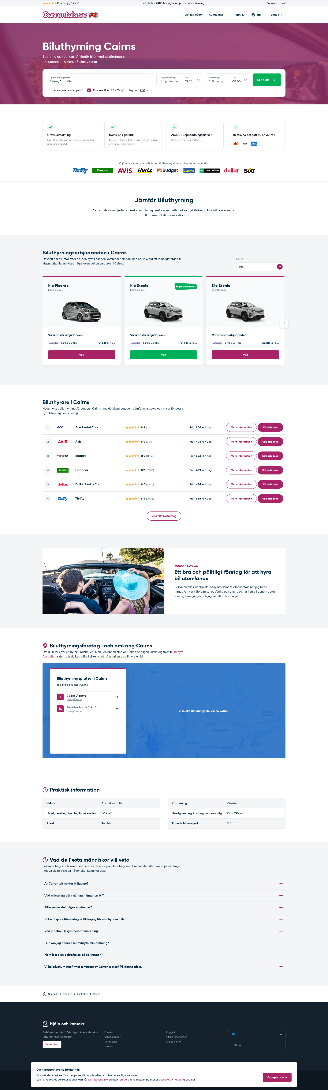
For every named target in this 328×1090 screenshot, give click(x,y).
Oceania (67, 994)
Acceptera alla (277, 1077)
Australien (82, 994)
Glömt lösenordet (176, 1037)
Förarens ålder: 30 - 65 (106, 90)
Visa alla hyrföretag (164, 516)
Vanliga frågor (193, 15)
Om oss (109, 1032)
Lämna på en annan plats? (67, 90)
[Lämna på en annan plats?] (49, 90)
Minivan (109, 1046)
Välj (81, 355)
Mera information (241, 427)
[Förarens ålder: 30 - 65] (89, 90)
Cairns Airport (76, 695)
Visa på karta (74, 699)
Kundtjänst (216, 15)
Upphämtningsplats (60, 77)
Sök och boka (270, 427)
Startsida (53, 994)
